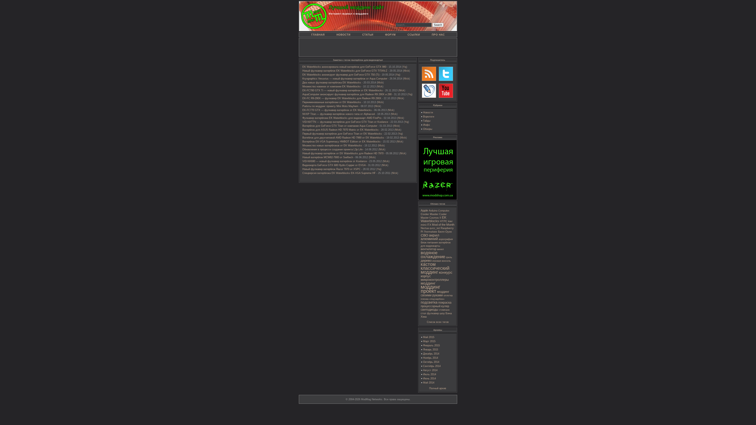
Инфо (426, 124)
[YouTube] (446, 91)
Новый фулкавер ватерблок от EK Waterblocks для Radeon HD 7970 (343, 153)
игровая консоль (441, 261)
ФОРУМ (390, 34)
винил (440, 249)
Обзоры (427, 129)
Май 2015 (428, 337)
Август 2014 (430, 370)
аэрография (446, 239)
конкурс (445, 272)
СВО (424, 235)
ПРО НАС (438, 34)
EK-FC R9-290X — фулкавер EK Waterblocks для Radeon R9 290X (341, 98)
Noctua (425, 228)
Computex (443, 210)
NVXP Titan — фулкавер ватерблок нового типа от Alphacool (338, 114)
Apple (424, 210)
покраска (444, 302)
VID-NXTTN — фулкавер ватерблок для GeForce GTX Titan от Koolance (345, 121)
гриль (449, 257)
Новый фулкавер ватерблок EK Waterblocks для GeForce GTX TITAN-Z (344, 70)
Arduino (433, 210)
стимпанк (444, 310)
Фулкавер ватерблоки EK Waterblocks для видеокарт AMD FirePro (341, 117)
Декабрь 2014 (431, 353)
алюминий (429, 239)
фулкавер (433, 313)
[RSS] (429, 74)
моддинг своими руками (435, 293)
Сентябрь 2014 (432, 366)
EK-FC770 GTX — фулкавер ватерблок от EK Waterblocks (337, 110)
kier (450, 221)
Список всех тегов (438, 322)
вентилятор (428, 249)
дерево (426, 260)
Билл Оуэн (445, 231)
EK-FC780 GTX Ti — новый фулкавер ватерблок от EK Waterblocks (342, 90)
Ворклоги (428, 116)
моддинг (428, 283)
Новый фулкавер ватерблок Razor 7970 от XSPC (331, 169)
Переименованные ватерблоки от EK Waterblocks (331, 102)
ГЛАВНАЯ (318, 34)
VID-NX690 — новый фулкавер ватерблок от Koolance (334, 161)
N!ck (406, 70)
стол (423, 313)
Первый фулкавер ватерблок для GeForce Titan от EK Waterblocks (342, 133)
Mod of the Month (443, 224)
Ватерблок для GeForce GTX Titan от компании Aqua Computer (339, 125)
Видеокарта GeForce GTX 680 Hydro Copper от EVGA (334, 165)
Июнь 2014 (429, 378)
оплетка (448, 295)
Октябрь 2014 (431, 361)
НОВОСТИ (343, 34)
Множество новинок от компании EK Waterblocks (331, 86)
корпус (426, 276)
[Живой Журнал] (429, 91)
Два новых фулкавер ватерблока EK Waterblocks (331, 82)
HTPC (443, 221)
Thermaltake (430, 231)
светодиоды (429, 309)
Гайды (426, 120)
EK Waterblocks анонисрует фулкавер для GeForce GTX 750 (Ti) (340, 74)
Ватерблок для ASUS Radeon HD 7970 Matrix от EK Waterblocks (340, 129)
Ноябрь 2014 (430, 357)
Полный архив (437, 388)
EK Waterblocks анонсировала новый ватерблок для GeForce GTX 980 (344, 66)
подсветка (429, 302)
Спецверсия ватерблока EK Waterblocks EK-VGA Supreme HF (339, 173)
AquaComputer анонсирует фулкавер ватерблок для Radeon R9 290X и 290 (347, 94)
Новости (428, 112)
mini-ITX (426, 224)
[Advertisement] (378, 47)
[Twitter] (446, 74)
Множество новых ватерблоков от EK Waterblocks (332, 145)
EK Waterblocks (433, 219)
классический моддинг (435, 270)
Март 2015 (429, 341)
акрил (434, 235)
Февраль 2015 (431, 345)
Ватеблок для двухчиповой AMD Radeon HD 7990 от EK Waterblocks (343, 137)
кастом (428, 264)
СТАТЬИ (367, 34)
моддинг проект (430, 289)
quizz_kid (435, 228)
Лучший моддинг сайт (356, 7)
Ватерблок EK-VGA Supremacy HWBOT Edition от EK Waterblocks (341, 141)
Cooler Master (429, 214)
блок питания (429, 242)
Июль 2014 (429, 374)
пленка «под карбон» (433, 299)
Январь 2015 (430, 349)
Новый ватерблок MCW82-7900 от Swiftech (327, 157)
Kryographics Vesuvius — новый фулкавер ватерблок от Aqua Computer (344, 78)
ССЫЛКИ (414, 34)
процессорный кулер (435, 306)
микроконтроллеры (435, 279)
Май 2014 (428, 382)
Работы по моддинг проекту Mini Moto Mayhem (330, 106)
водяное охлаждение (433, 254)
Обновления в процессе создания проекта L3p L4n (332, 149)
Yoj (404, 66)
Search (438, 24)
